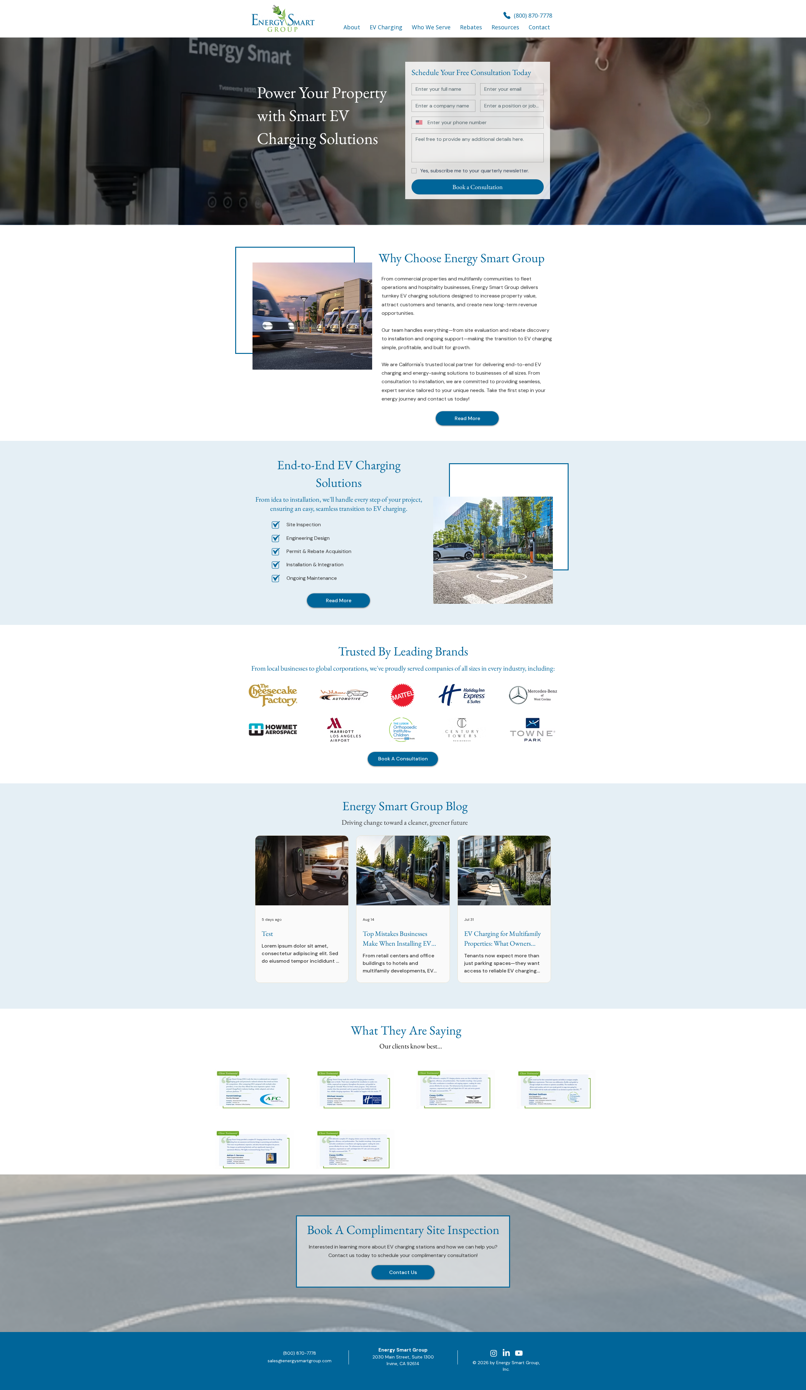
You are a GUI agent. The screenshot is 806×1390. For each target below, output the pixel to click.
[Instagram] (493, 1353)
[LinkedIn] (506, 1353)
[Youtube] (518, 1353)
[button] (352, 27)
